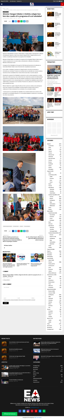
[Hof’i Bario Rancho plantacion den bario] (58, 89)
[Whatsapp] (44, 411)
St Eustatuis (49, 252)
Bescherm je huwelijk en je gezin (57, 24)
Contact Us (19, 1)
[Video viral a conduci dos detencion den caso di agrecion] (50, 100)
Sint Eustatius (52, 203)
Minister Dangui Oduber (7, 226)
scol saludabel (27, 226)
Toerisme (50, 223)
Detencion (50, 312)
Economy (52, 178)
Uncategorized (50, 329)
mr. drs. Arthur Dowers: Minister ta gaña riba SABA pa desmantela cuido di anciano (35, 238)
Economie (52, 216)
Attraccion (50, 285)
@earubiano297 (54, 135)
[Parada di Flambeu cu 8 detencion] (5, 381)
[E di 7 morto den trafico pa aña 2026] (58, 100)
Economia (50, 269)
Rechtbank (52, 220)
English (48, 171)
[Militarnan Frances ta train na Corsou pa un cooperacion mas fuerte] (36, 351)
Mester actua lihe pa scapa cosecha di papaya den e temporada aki (36, 265)
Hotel (49, 278)
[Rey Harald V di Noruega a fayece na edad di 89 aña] (36, 358)
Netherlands (52, 205)
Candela (50, 316)
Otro (49, 307)
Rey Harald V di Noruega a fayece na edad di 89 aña (51, 356)
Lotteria (50, 271)
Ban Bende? (49, 327)
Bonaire (50, 162)
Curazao (50, 160)
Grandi (49, 320)
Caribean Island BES (52, 194)
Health (51, 176)
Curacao (51, 196)
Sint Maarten (52, 200)
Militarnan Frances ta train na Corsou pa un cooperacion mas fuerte (50, 349)
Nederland (52, 243)
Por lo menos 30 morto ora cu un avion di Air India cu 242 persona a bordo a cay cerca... (19, 373)
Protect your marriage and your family (57, 34)
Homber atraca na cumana (58, 53)
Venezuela (50, 156)
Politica (50, 263)
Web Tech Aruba (37, 417)
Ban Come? (49, 325)
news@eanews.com (34, 407)
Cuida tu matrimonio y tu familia (57, 44)
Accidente (50, 311)
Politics (50, 209)
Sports (49, 183)
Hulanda (50, 302)
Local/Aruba (51, 145)
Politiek (50, 247)
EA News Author (6, 18)
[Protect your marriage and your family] (50, 34)
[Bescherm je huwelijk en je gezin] (50, 25)
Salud (49, 147)
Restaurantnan (51, 282)
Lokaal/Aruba (51, 212)
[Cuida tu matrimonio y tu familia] (50, 44)
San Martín (50, 163)
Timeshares (50, 280)
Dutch (48, 211)
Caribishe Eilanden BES (53, 232)
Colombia (52, 191)
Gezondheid (52, 214)
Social (49, 149)
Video (48, 323)
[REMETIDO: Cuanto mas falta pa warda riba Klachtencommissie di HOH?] (54, 69)
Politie (49, 245)
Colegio (21, 226)
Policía (49, 165)
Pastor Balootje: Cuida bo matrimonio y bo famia (58, 14)
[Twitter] (24, 411)
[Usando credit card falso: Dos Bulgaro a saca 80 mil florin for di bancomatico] (5, 367)
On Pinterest (50, 119)
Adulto (49, 322)
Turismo (50, 153)
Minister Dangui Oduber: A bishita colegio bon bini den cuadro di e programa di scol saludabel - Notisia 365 (22, 275)
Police (49, 207)
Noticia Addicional (52, 272)
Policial (50, 262)
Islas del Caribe (51, 158)
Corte (49, 267)
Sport (49, 222)
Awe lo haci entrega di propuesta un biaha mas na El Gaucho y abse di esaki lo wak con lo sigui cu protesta (9, 265)
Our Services (13, 1)
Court (51, 180)
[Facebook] (20, 411)
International (51, 187)
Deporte (50, 151)
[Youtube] (36, 411)
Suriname (50, 305)
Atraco (49, 314)
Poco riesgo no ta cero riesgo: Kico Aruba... (50, 94)
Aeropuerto (50, 287)
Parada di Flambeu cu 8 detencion (16, 380)
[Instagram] (28, 411)
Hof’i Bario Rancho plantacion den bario (58, 94)
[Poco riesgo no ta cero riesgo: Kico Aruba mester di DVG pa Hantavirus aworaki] (50, 89)
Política (50, 167)
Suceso (48, 309)
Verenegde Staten (53, 231)
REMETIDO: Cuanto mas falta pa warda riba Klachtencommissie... (53, 77)
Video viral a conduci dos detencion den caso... (50, 105)
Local (48, 258)
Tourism (50, 185)
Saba (51, 202)
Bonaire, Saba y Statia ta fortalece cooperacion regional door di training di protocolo (50, 342)
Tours (49, 283)
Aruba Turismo (50, 274)
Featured (49, 249)
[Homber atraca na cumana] (50, 54)
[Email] (40, 411)
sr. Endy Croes (15, 226)
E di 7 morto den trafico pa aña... (58, 104)
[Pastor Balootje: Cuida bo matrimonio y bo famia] (50, 14)
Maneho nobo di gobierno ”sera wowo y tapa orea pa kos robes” (23, 265)
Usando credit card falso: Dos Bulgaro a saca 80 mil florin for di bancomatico (19, 366)
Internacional (51, 154)
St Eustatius (50, 169)
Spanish (49, 143)
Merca (49, 303)
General (50, 276)
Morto (48, 318)
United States (52, 192)
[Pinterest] (32, 411)
